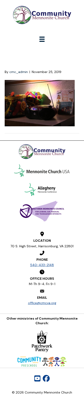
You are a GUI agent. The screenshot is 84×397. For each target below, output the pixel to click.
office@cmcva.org (42, 303)
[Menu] (42, 39)
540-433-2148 (42, 265)
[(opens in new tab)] (42, 170)
